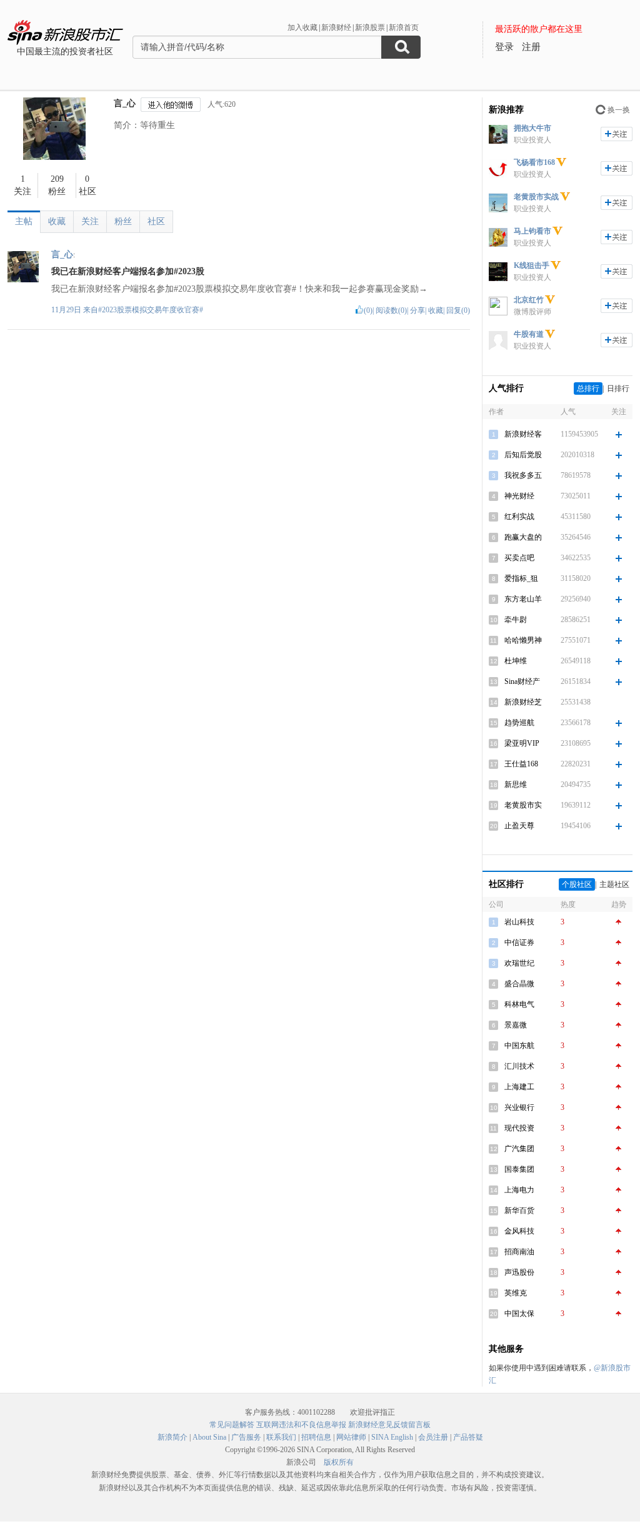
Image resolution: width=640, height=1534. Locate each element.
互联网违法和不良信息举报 (301, 1424)
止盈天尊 (519, 825)
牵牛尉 (515, 619)
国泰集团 (519, 1169)
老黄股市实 (523, 805)
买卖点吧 (519, 557)
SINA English (392, 1437)
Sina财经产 (522, 681)
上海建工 (519, 1086)
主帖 (23, 221)
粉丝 (123, 221)
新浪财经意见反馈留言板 (389, 1424)
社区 (156, 221)
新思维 (515, 784)
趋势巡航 (519, 722)
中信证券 (519, 942)
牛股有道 (529, 334)
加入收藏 (303, 27)
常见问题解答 (231, 1424)
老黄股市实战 (536, 196)
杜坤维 (515, 660)
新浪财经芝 (523, 702)
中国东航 (519, 1045)
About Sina (209, 1437)
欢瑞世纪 (519, 963)
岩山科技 (519, 922)
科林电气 (519, 1004)
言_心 (125, 103)
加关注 (616, 134)
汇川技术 (519, 1066)
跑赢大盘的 (523, 537)
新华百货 (519, 1210)
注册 (531, 47)
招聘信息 (316, 1437)
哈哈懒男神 (523, 640)
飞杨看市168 (534, 162)
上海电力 (519, 1189)
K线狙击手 (531, 265)
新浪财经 (336, 27)
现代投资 (519, 1128)
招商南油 (519, 1251)
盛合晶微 (519, 983)
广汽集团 (519, 1148)
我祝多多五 (523, 475)
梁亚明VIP (521, 743)
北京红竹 (529, 299)
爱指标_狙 (521, 578)
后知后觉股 (523, 454)
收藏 (57, 221)
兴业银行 (519, 1107)
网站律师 (351, 1437)
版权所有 (339, 1462)
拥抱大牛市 (532, 128)
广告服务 (246, 1437)
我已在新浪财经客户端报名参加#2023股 (127, 271)
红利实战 (519, 516)
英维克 (515, 1293)
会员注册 (433, 1437)
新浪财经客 (523, 434)
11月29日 (67, 309)
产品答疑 (468, 1437)
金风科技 (519, 1231)
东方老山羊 (523, 599)
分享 (417, 310)
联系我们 (281, 1437)
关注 (90, 221)
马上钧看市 (532, 231)
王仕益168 (521, 764)
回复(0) (458, 310)
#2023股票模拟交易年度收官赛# (150, 309)
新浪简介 (173, 1437)
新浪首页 (404, 27)
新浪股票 (370, 27)
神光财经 (519, 496)
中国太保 (519, 1313)
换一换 (619, 110)
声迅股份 (519, 1272)
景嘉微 (515, 1025)
